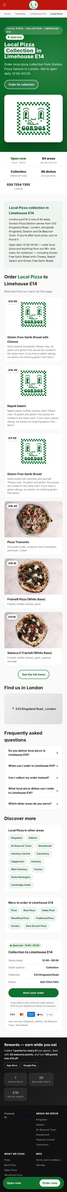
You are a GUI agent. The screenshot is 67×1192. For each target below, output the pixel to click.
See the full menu (33, 674)
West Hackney (19, 869)
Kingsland (16, 837)
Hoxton (38, 869)
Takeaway (20, 13)
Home (7, 13)
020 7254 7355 (18, 184)
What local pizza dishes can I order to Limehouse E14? (31, 790)
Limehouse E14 (38, 13)
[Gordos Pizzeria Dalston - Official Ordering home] (34, 5)
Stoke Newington (20, 877)
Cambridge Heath (21, 884)
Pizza (14, 910)
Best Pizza (29, 910)
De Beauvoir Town (21, 845)
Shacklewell (44, 845)
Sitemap (40, 1165)
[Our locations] (4, 5)
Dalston (33, 837)
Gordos (15, 925)
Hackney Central (20, 853)
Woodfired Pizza (20, 918)
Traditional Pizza (45, 918)
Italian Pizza (48, 910)
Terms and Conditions (48, 1159)
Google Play (29, 1065)
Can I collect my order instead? (28, 777)
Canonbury (43, 853)
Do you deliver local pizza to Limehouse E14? (26, 752)
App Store (12, 1065)
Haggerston (17, 861)
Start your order (33, 992)
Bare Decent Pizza (36, 925)
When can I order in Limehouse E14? (31, 765)
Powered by (9, 1115)
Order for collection (21, 84)
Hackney (36, 861)
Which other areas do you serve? (29, 803)
